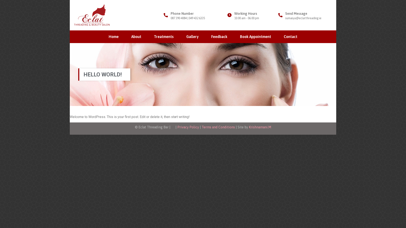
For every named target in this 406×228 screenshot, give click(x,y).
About (136, 36)
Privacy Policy (188, 127)
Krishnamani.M (260, 127)
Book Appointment (255, 36)
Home (114, 36)
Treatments (164, 36)
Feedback (219, 36)
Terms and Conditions (218, 127)
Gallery (192, 36)
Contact (290, 36)
